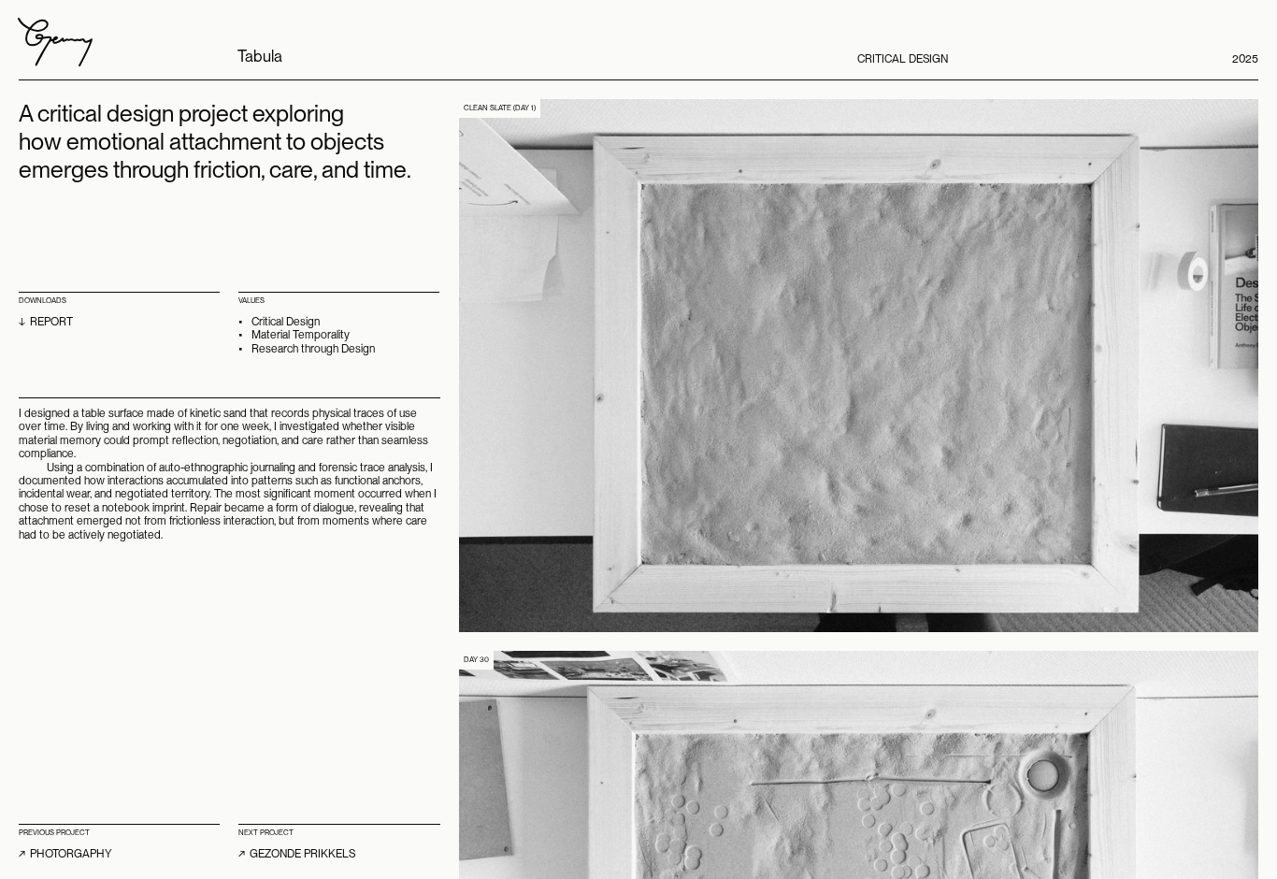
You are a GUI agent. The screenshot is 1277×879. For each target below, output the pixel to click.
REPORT (51, 321)
